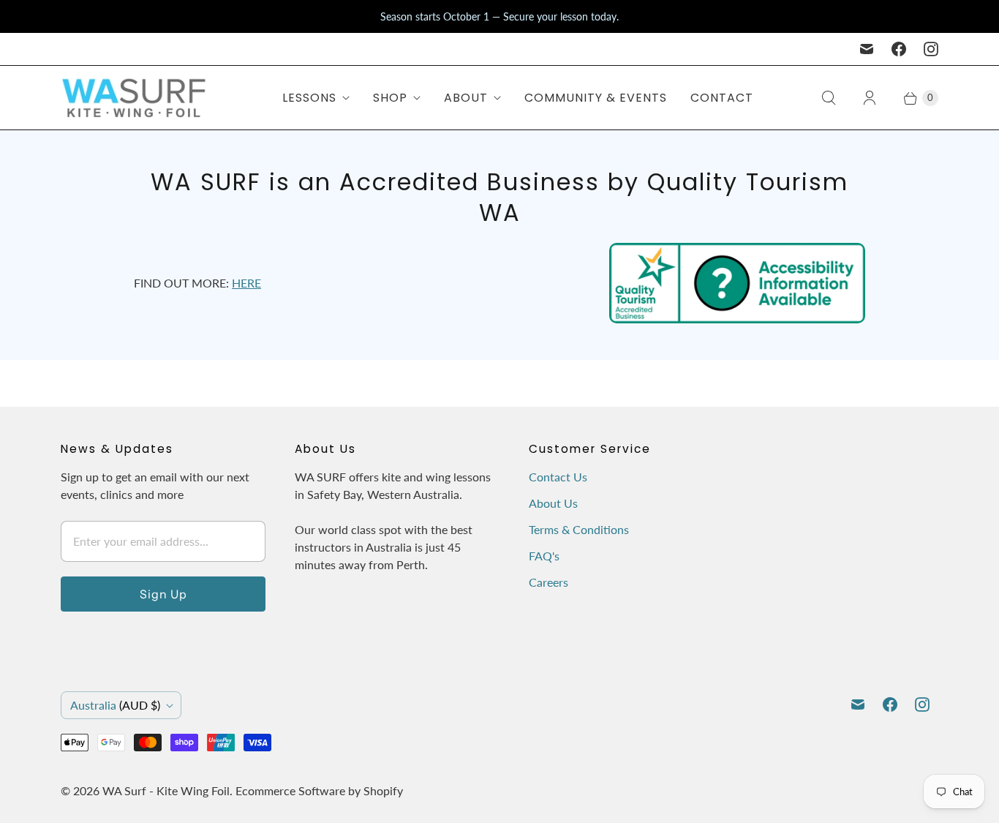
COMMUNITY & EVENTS (595, 97)
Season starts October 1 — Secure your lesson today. (499, 16)
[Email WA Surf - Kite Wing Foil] (867, 49)
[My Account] (869, 98)
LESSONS (309, 97)
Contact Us (558, 477)
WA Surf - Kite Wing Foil (166, 790)
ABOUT (466, 97)
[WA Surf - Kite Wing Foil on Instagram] (931, 49)
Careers (548, 582)
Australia (115, 705)
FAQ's (544, 556)
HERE (246, 283)
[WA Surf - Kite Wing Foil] (134, 98)
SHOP (390, 97)
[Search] (828, 98)
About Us (553, 503)
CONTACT (721, 97)
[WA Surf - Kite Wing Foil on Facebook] (899, 49)
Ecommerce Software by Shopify (319, 790)
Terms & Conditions (579, 529)
